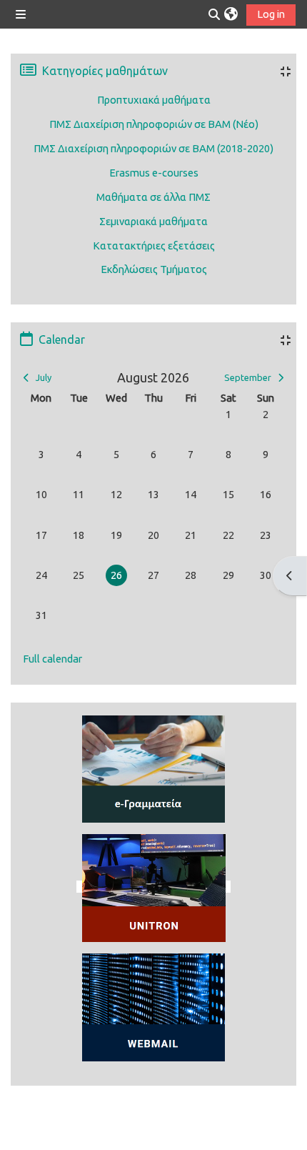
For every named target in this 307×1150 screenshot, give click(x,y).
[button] (231, 14)
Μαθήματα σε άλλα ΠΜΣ (153, 197)
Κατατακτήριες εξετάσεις (154, 245)
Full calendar (52, 659)
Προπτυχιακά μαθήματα (154, 100)
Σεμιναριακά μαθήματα (153, 221)
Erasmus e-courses (153, 173)
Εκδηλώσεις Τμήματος (154, 269)
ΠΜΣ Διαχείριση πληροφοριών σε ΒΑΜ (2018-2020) (153, 148)
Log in (271, 14)
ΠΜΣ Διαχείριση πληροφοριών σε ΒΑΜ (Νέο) (153, 124)
